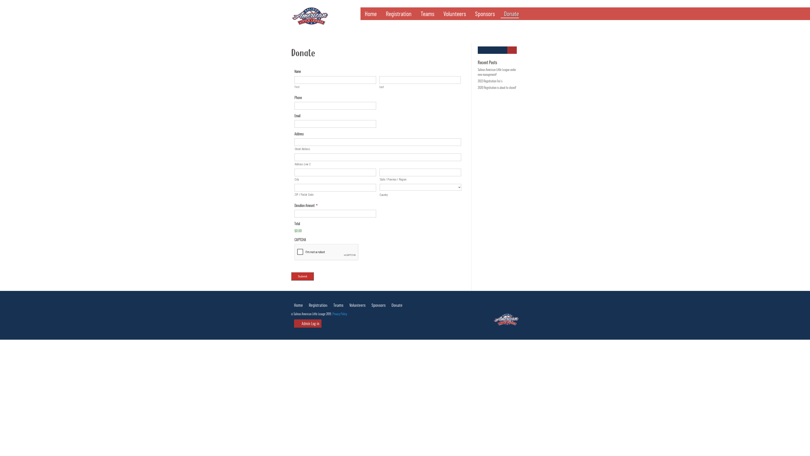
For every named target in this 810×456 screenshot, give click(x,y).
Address (299, 134)
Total (297, 223)
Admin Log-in (310, 323)
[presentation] (326, 252)
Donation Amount (305, 205)
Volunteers (454, 15)
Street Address (302, 149)
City (297, 179)
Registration (399, 15)
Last (381, 87)
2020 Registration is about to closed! (497, 87)
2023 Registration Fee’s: (490, 81)
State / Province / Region (393, 179)
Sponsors (485, 15)
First (297, 87)
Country (384, 195)
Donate (511, 15)
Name (297, 71)
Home (371, 15)
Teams (427, 15)
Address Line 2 (302, 164)
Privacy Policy (339, 314)
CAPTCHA (300, 240)
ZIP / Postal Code (304, 194)
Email (297, 116)
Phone (298, 97)
